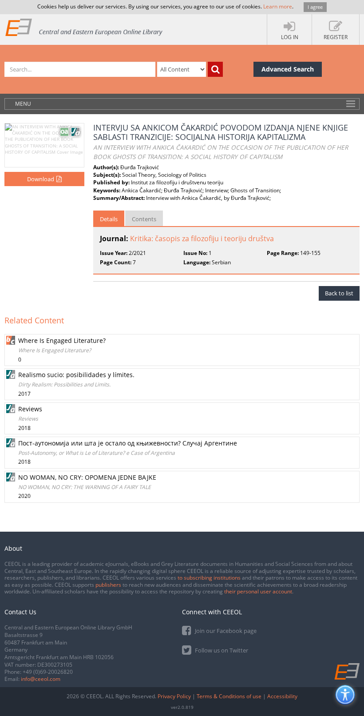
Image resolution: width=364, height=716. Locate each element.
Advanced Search (287, 69)
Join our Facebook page (225, 631)
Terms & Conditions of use (229, 696)
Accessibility (282, 696)
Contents (144, 219)
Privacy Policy (174, 696)
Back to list (339, 293)
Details (109, 219)
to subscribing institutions (209, 577)
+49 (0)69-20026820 (48, 672)
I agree (315, 7)
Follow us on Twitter (221, 650)
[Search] (215, 69)
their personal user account (258, 591)
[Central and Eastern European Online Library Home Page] (84, 27)
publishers (108, 585)
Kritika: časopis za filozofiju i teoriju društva (202, 238)
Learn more (277, 6)
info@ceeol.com (40, 679)
